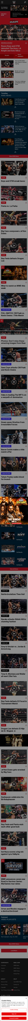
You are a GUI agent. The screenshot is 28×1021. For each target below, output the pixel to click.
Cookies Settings (14, 1009)
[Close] (26, 998)
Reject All (14, 1014)
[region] (14, 1008)
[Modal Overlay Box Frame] (14, 510)
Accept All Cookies (13, 1018)
